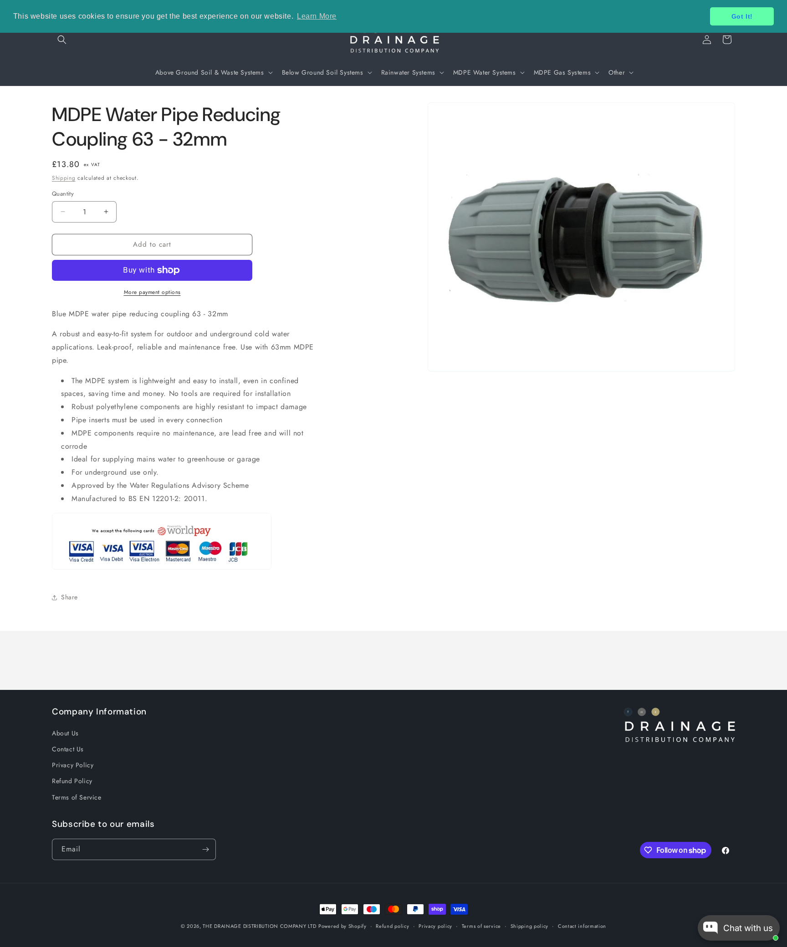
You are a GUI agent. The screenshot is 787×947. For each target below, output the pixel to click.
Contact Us (68, 748)
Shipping (64, 178)
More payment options (152, 292)
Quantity (63, 193)
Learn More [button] (317, 16)
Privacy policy (435, 926)
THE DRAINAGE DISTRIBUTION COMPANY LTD (259, 926)
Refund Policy (72, 780)
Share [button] (69, 597)
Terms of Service (77, 796)
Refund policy (392, 926)
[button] (62, 40)
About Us (65, 732)
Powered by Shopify (342, 926)
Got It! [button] (742, 16)
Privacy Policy (72, 764)
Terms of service (481, 926)
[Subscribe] (205, 849)
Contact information (582, 926)
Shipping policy (530, 926)
